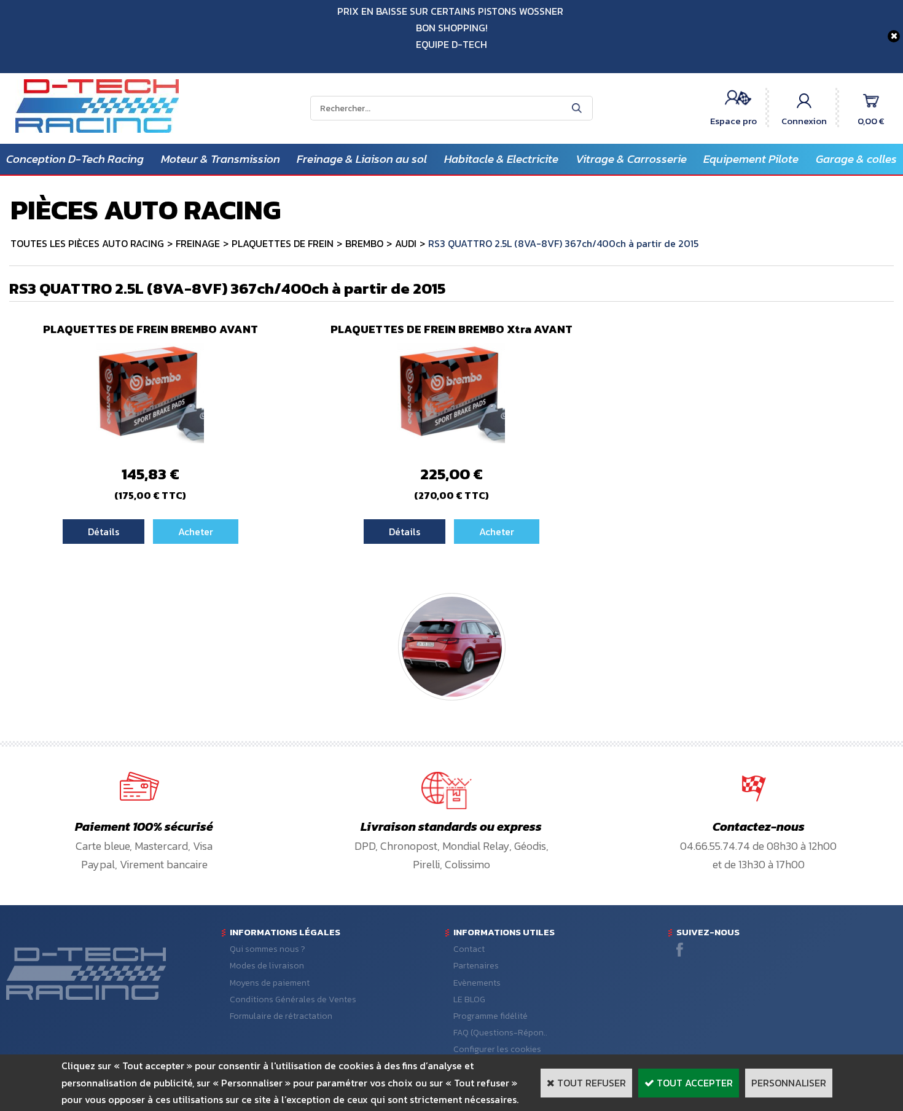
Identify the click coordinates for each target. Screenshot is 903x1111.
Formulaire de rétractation (281, 1016)
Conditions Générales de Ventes (293, 999)
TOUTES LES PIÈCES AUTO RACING (87, 243)
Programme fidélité (490, 1016)
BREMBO (364, 243)
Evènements (477, 982)
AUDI (405, 243)
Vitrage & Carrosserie (631, 159)
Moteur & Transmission (220, 159)
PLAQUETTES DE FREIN (283, 243)
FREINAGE (198, 243)
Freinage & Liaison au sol (362, 159)
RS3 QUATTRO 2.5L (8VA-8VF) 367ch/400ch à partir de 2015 (563, 243)
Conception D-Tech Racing (75, 159)
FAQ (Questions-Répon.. (500, 1032)
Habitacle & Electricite (501, 159)
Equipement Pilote (751, 159)
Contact (469, 949)
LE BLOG (469, 999)
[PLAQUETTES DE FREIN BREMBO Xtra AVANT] (451, 443)
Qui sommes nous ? (267, 949)
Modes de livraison (267, 965)
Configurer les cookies (497, 1049)
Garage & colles (856, 159)
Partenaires (476, 965)
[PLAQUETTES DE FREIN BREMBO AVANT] (150, 443)
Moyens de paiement (270, 982)
